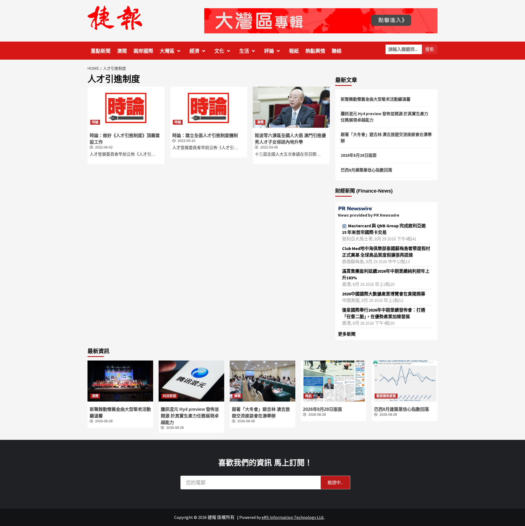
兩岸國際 (143, 51)
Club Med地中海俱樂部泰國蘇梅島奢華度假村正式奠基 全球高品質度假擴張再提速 (386, 252)
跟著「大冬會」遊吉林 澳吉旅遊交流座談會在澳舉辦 (386, 137)
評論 (269, 51)
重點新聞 (100, 51)
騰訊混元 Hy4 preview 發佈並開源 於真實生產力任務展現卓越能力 (384, 117)
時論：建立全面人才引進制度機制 (205, 135)
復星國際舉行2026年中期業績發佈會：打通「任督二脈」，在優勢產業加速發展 (383, 313)
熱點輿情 (315, 51)
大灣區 (167, 51)
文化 (219, 51)
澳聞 (122, 51)
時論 (95, 122)
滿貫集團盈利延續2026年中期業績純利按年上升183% (386, 274)
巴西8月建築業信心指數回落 (366, 170)
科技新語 (169, 396)
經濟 (194, 51)
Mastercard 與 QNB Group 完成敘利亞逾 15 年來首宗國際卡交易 (384, 229)
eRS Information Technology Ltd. (293, 517)
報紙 (294, 51)
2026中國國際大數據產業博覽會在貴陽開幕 (383, 294)
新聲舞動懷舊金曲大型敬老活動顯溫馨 (375, 99)
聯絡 (337, 51)
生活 (244, 51)
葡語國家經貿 (386, 396)
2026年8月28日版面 (359, 155)
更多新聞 (346, 334)
